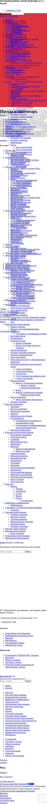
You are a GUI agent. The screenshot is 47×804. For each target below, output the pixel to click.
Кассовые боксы (17, 524)
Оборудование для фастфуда (23, 216)
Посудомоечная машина (21, 472)
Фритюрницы (16, 242)
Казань (13, 85)
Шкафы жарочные (18, 214)
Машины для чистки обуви (22, 270)
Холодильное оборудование (17, 277)
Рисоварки (15, 176)
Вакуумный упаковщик (20, 435)
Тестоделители (17, 243)
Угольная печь (16, 174)
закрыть (3, 140)
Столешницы (27, 500)
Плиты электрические (20, 207)
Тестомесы (15, 463)
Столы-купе (21, 374)
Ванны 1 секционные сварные (29, 383)
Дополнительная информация (13, 791)
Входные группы (18, 517)
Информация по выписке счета (19, 636)
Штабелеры (10, 150)
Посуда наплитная (18, 409)
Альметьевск (16, 92)
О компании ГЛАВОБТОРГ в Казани (22, 655)
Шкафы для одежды (19, 275)
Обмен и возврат (12, 660)
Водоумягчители (17, 336)
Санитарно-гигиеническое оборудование (23, 507)
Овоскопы (15, 465)
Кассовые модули (18, 256)
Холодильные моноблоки (21, 308)
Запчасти (9, 484)
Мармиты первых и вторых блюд (25, 168)
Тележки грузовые (18, 114)
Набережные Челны (19, 87)
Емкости (14, 414)
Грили (13, 145)
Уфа (12, 106)
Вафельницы (16, 142)
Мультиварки (16, 240)
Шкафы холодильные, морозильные (26, 284)
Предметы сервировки (20, 430)
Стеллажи (14, 331)
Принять (31, 791)
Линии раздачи (12, 247)
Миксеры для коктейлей (21, 475)
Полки (19, 74)
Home (3, 542)
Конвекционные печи (20, 195)
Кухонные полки (17, 84)
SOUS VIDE (16, 219)
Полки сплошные (23, 343)
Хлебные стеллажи (18, 515)
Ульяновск (15, 101)
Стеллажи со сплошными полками (31, 334)
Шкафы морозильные (25, 289)
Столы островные (24, 105)
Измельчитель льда (18, 442)
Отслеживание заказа (14, 643)
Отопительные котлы (20, 165)
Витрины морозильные (20, 303)
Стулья (19, 493)
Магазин (9, 638)
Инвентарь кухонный (20, 411)
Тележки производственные (23, 352)
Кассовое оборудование (15, 34)
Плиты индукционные (20, 200)
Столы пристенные (24, 107)
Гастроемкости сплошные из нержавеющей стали (28, 422)
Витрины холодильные (20, 261)
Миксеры (14, 446)
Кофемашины (16, 505)
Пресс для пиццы (18, 204)
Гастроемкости (17, 418)
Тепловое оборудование (16, 167)
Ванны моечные (17, 381)
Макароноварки (17, 226)
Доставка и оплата (13, 662)
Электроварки (16, 211)
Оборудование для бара (15, 153)
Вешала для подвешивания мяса (24, 77)
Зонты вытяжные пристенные (29, 81)
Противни (15, 406)
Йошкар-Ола (16, 96)
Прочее (8, 244)
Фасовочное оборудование (17, 538)
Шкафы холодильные (25, 287)
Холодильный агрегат (20, 282)
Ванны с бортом (28, 385)
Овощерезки (16, 460)
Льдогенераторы (17, 312)
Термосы (14, 169)
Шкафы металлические (15, 273)
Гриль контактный (24, 147)
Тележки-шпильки (18, 119)
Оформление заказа (14, 645)
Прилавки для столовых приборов (25, 63)
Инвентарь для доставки (21, 416)
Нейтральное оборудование (17, 67)
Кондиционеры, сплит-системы (24, 39)
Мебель (13, 486)
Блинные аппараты (19, 140)
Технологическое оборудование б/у (21, 266)
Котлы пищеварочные (20, 221)
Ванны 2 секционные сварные (29, 392)
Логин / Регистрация (14, 756)
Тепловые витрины (19, 233)
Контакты (9, 658)
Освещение (21, 491)
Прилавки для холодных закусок (25, 65)
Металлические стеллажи (21, 522)
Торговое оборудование (15, 512)
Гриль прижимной (24, 150)
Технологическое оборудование (19, 432)
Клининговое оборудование (17, 268)
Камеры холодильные (20, 305)
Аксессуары (21, 228)
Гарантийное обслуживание (17, 633)
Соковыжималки (17, 453)
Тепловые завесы (18, 162)
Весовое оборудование (15, 531)
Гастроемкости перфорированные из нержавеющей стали (31, 426)
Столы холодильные (25, 296)
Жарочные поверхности (21, 230)
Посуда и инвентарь (14, 404)
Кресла (19, 27)
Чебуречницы (16, 172)
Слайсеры (14, 439)
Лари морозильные (18, 310)
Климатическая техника (16, 37)
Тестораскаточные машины (22, 468)
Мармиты (14, 258)
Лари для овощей (18, 357)
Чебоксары (15, 94)
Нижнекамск (16, 89)
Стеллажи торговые (14, 263)
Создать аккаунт (7, 781)
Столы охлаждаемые (19, 294)
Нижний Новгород (18, 99)
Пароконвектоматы (19, 190)
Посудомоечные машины (16, 315)
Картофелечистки (18, 458)
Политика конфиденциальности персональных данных (19, 666)
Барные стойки (17, 155)
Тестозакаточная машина (21, 477)
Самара (13, 103)
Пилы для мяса (17, 479)
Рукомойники (16, 338)
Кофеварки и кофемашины (17, 503)
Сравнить (9, 753)
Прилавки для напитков (21, 60)
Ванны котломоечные (30, 388)
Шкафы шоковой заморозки (22, 301)
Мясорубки (15, 444)
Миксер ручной (23, 451)
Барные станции (17, 327)
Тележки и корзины (19, 526)
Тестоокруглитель (18, 437)
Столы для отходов (24, 103)
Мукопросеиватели (19, 456)
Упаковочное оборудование (17, 536)
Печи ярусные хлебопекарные (23, 235)
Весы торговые (17, 533)
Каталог (3, 115)
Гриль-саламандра (24, 183)
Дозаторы (14, 510)
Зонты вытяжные (18, 79)
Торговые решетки (18, 519)
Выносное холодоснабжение (23, 280)
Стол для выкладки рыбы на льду (31, 100)
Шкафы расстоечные (19, 223)
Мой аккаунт (11, 640)
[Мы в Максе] (1, 6)
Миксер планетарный (25, 449)
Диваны (19, 489)
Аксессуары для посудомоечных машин (28, 317)
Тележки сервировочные (21, 117)
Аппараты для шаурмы (20, 138)
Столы (19, 498)
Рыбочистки (15, 470)
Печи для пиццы (17, 178)
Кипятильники (17, 237)
